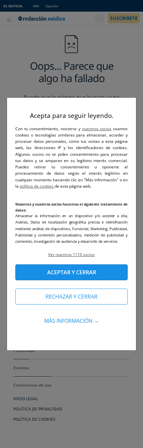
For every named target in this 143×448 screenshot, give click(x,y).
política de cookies (37, 186)
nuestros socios (97, 129)
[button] (71, 254)
